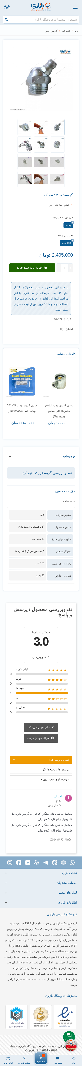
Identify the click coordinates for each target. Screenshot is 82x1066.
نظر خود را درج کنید (39, 727)
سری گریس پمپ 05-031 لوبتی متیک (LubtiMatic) (22, 408)
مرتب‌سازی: (62, 779)
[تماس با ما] (7, 7)
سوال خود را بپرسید (38, 738)
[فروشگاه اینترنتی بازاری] (41, 6)
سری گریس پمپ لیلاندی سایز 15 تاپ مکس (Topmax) (59, 411)
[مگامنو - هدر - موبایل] (75, 7)
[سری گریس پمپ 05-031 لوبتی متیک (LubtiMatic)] (22, 381)
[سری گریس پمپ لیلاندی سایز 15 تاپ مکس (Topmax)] (59, 381)
